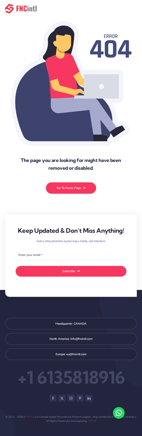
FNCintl (29, 416)
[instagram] (71, 398)
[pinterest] (80, 398)
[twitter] (62, 398)
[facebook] (53, 398)
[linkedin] (89, 398)
